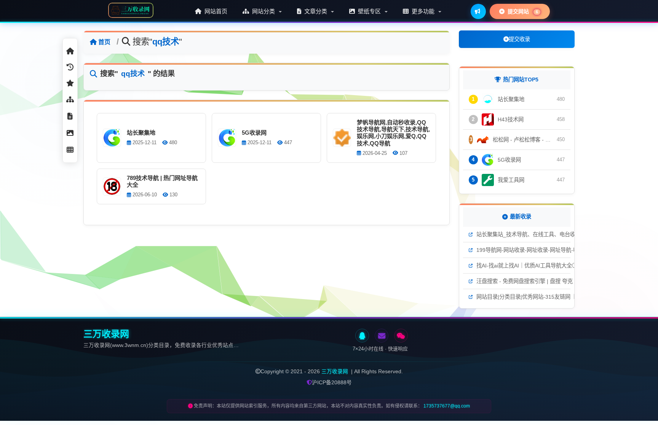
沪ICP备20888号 (332, 382)
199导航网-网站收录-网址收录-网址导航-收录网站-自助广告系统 (552, 250)
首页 (104, 42)
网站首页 (215, 11)
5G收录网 (254, 132)
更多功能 (423, 11)
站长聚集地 (141, 132)
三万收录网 (334, 371)
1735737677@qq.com (446, 406)
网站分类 (263, 11)
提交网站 (522, 11)
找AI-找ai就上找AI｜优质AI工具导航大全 (524, 266)
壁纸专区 (369, 11)
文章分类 (316, 11)
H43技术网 (511, 119)
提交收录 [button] (519, 39)
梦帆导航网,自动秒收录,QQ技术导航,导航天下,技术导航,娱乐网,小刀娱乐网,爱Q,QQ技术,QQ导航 (393, 132)
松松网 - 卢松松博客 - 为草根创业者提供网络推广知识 (523, 140)
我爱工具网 (511, 180)
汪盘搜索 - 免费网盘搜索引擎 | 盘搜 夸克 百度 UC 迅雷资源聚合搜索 (557, 281)
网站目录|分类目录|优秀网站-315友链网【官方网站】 (539, 297)
